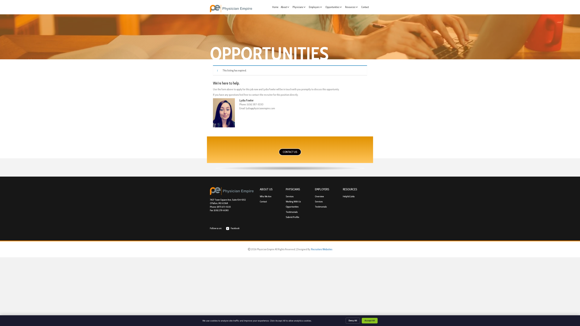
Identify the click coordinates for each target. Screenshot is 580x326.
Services (290, 196)
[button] (288, 7)
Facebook (234, 228)
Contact (263, 201)
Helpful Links (349, 196)
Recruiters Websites (321, 249)
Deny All (353, 320)
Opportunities (292, 206)
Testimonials (292, 212)
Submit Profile (292, 217)
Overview (319, 196)
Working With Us (293, 201)
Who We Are (265, 196)
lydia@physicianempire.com (260, 108)
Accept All (369, 320)
